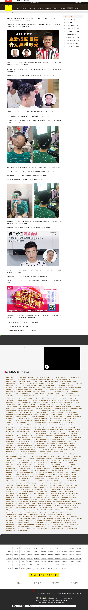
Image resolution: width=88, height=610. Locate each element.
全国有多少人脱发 (59, 435)
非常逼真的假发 (41, 493)
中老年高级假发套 (15, 441)
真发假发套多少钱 (32, 480)
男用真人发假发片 (42, 503)
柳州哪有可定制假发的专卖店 (71, 400)
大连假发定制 (38, 377)
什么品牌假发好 (49, 487)
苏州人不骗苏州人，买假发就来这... (73, 46)
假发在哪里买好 (9, 478)
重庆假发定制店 (9, 377)
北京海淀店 (57, 564)
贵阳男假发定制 (9, 414)
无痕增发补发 (61, 447)
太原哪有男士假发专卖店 (44, 400)
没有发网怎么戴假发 (10, 505)
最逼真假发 (8, 389)
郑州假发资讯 (23, 422)
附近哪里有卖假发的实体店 (24, 449)
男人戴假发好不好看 (69, 470)
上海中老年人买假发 (38, 425)
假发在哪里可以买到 (10, 512)
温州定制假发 (20, 391)
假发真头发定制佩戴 (18, 445)
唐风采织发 (53, 491)
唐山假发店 (62, 410)
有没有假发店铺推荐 (22, 518)
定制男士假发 (69, 456)
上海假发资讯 (47, 425)
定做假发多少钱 (38, 495)
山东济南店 (9, 561)
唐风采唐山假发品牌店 (72, 381)
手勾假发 (58, 497)
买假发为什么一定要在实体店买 (46, 435)
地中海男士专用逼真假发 (30, 454)
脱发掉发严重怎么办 (61, 528)
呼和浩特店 (64, 568)
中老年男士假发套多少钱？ (12, 456)
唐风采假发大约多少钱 (51, 447)
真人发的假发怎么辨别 (11, 449)
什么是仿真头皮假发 (60, 456)
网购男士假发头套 (67, 505)
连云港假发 (78, 425)
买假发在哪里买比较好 (51, 493)
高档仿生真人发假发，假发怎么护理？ (15, 454)
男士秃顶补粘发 (78, 518)
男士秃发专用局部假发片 (52, 443)
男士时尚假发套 (16, 462)
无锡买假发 (14, 408)
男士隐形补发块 (38, 489)
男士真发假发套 (35, 439)
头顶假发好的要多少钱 (57, 485)
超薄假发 (73, 487)
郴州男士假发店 (66, 391)
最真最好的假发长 (30, 441)
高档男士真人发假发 (18, 472)
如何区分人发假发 (76, 495)
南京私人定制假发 (18, 418)
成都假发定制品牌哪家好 (20, 507)
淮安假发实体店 (56, 422)
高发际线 (23, 441)
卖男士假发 (27, 437)
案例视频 (64, 593)
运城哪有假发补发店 (10, 425)
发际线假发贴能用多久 (71, 447)
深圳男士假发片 (59, 431)
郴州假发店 (24, 416)
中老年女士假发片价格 (11, 516)
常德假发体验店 (55, 398)
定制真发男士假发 (76, 468)
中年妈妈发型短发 (57, 516)
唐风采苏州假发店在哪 (76, 383)
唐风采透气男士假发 (40, 458)
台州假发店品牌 (41, 406)
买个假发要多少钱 (51, 439)
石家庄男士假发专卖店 (56, 404)
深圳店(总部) (8, 548)
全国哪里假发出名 (15, 480)
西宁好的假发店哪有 (10, 404)
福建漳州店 (64, 558)
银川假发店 (26, 412)
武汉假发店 (63, 418)
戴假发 (53, 497)
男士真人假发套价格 (46, 497)
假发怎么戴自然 (42, 501)
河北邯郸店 (16, 568)
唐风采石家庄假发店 (10, 383)
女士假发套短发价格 (36, 468)
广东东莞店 (22, 548)
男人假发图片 (25, 433)
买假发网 (69, 514)
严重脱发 (32, 526)
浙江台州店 (16, 558)
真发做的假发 (42, 447)
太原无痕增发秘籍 (10, 431)
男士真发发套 (43, 439)
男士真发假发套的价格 (64, 487)
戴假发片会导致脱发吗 (68, 437)
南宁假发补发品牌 (43, 418)
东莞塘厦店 (50, 548)
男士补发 (48, 485)
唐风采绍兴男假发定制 (51, 383)
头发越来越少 (30, 495)
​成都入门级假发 (53, 414)
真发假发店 (65, 464)
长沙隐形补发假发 (51, 391)
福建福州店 (50, 558)
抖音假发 (41, 505)
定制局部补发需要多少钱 (69, 454)
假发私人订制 (24, 480)
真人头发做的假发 (44, 507)
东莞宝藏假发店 (42, 379)
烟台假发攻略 (72, 422)
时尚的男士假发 (76, 429)
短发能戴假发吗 (75, 476)
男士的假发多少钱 (17, 470)
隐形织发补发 (41, 474)
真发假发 (8, 497)
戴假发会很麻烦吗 (42, 480)
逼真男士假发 (58, 464)
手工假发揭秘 (66, 389)
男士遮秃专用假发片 (71, 462)
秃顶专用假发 (72, 443)
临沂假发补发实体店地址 (57, 402)
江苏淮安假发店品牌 (47, 422)
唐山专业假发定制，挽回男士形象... (73, 31)
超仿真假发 (14, 437)
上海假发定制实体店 (20, 379)
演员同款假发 (43, 451)
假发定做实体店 (18, 485)
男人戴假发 (75, 505)
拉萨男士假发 (60, 412)
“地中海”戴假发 (58, 387)
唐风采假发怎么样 (10, 451)
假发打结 (8, 480)
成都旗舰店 (36, 561)
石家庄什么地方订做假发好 (54, 420)
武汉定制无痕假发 (72, 418)
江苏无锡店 (57, 554)
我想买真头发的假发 (36, 449)
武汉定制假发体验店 (37, 408)
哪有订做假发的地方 (32, 505)
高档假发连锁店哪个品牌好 (56, 454)
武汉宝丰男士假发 (21, 425)
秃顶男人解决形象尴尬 (52, 503)
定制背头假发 (74, 485)
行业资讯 (11, 12)
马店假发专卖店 (9, 398)
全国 (8, 0)
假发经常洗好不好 (33, 485)
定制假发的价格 (69, 393)
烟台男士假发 (64, 422)
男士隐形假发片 (9, 458)
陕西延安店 (78, 561)
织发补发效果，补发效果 (23, 526)
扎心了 (22, 466)
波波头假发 (74, 522)
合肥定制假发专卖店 (33, 404)
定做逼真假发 (16, 510)
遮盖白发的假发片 (27, 487)
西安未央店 (9, 564)
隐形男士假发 (78, 470)
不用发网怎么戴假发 (10, 487)
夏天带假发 (71, 510)
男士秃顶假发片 (9, 495)
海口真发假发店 (19, 412)
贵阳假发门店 (17, 414)
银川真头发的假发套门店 (23, 410)
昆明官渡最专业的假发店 (68, 379)
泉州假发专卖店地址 (39, 398)
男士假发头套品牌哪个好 (31, 474)
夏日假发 (76, 433)
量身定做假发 (78, 437)
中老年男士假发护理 (19, 464)
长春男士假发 (41, 416)
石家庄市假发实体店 (48, 505)
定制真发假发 (49, 458)
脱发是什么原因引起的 (58, 520)
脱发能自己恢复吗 (42, 518)
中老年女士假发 (72, 474)
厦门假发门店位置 (58, 416)
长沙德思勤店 (29, 551)
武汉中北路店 (36, 551)
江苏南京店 (36, 554)
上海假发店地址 (46, 408)
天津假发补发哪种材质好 (11, 406)
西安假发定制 (63, 381)
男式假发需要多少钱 (24, 456)
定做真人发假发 (36, 464)
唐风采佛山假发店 (52, 385)
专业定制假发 (59, 474)
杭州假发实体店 (49, 406)
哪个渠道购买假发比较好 (29, 395)
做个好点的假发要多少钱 (21, 451)
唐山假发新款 (55, 410)
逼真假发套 (8, 462)
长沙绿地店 (16, 551)
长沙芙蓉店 (71, 548)
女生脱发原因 (48, 522)
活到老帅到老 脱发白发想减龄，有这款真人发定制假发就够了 (23, 330)
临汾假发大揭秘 (40, 427)
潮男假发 (56, 487)
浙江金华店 (36, 558)
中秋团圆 (75, 412)
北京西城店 (64, 564)
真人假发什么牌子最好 (25, 483)
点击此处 (61, 598)
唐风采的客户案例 (70, 489)
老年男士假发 (60, 524)
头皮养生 (37, 491)
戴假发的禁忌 (62, 503)
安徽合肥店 (43, 558)
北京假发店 (29, 420)
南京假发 (63, 377)
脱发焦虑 (53, 431)
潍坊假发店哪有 (46, 402)
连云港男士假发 (9, 427)
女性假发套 (35, 487)
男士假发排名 (70, 433)
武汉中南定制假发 (10, 395)
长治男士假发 (27, 418)
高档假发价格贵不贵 (61, 441)
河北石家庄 (78, 564)
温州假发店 (60, 414)
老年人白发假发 (71, 483)
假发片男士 (19, 487)
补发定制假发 (72, 499)
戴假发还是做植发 (58, 449)
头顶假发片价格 (44, 460)
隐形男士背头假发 (75, 439)
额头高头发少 (70, 528)
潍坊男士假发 (17, 427)
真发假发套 (77, 524)
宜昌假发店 (48, 427)
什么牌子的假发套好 (58, 476)
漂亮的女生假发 (54, 462)
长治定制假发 (35, 418)
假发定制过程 (47, 395)
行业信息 (74, 593)
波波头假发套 (33, 503)
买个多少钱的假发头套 (64, 460)
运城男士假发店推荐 (22, 400)
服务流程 (69, 593)
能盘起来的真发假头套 (11, 518)
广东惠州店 (36, 548)
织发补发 (36, 447)
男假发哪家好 (22, 381)
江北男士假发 (29, 425)
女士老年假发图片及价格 (28, 524)
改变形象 (45, 389)
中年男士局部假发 (73, 497)
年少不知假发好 (58, 437)
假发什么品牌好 (9, 443)
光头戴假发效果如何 (10, 439)
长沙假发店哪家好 (71, 377)
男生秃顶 (60, 526)
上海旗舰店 (29, 554)
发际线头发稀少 (67, 526)
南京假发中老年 (9, 418)
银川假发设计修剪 (34, 412)
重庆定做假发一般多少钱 (40, 429)
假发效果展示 (50, 387)
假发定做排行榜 (36, 510)
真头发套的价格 (21, 516)
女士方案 (59, 593)
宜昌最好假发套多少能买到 (76, 408)
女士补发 (43, 464)
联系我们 (79, 593)
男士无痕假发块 (74, 460)
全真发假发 (17, 443)
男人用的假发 (9, 472)
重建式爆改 (8, 393)
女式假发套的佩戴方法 (56, 445)
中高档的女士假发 (58, 458)
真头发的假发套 (22, 495)
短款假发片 (19, 439)
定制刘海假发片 (50, 456)
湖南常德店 (78, 548)
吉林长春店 (50, 568)
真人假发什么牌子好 (74, 516)
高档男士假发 (9, 476)
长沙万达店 (22, 551)
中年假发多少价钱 (63, 443)
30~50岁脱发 (18, 387)
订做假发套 (16, 476)
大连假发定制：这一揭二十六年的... (73, 28)
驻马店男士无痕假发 (61, 425)
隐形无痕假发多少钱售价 (50, 441)
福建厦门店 (71, 558)
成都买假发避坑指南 (43, 414)
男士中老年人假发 (10, 499)
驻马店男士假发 (71, 425)
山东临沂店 (16, 561)
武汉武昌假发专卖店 (56, 408)
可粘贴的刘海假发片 (10, 468)
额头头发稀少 (27, 528)
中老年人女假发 (9, 507)
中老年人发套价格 (39, 476)
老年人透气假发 (48, 483)
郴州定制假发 (63, 398)
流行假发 (22, 474)
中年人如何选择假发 (62, 385)
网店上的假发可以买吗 (32, 443)
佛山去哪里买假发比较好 (31, 379)
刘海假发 (66, 472)
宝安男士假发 (36, 391)
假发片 (71, 512)
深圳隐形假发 (9, 416)
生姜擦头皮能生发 (40, 524)
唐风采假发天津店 (21, 383)
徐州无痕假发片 (52, 412)
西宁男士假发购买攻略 (69, 431)
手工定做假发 (72, 464)
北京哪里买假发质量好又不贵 (40, 420)
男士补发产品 (54, 470)
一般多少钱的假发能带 (11, 514)
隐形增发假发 (55, 427)
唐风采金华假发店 (30, 383)
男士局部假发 (64, 499)
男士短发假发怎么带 (10, 447)
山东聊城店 (29, 561)
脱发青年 (56, 483)
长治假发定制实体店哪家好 (57, 400)
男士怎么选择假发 (25, 462)
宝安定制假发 (43, 391)
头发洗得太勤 (9, 520)
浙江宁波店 (78, 554)
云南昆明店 (50, 561)
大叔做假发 (71, 387)
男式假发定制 (9, 470)
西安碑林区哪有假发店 (23, 402)
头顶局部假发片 (26, 439)
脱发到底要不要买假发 (33, 451)
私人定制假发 (60, 491)
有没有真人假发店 (26, 512)
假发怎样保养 (37, 478)
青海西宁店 (29, 564)
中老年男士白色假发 (44, 470)
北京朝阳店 (50, 564)
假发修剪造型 (14, 497)
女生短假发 (23, 478)
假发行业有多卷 (27, 391)
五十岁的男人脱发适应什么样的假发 (57, 489)
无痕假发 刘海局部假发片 (68, 445)
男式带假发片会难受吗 (22, 505)
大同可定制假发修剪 (32, 400)
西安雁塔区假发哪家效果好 (35, 402)
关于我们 (43, 593)
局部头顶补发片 (40, 512)
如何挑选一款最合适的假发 (12, 483)
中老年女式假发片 (70, 503)
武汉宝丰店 (43, 551)
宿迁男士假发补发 (77, 416)
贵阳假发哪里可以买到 (45, 404)
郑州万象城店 (9, 554)
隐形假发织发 (65, 497)
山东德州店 (22, 561)
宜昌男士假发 (65, 408)
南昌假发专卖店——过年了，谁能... (73, 22)
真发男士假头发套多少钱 (23, 514)
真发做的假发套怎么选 (48, 437)
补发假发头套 (42, 485)
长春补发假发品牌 (32, 416)
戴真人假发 (20, 528)
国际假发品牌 (65, 516)
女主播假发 (41, 487)
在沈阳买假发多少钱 (72, 420)
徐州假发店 (78, 377)
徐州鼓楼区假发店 (70, 406)
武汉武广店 (57, 551)
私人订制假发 (50, 518)
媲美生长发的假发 (51, 379)
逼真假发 (14, 460)
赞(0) (28, 20)
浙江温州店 (9, 558)
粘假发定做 (41, 483)
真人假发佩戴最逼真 (28, 472)
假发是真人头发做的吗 (11, 501)
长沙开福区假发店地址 (11, 400)
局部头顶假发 (62, 462)
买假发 (38, 497)
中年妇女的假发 (63, 480)
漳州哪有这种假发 (18, 398)
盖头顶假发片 (17, 491)
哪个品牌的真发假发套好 (37, 499)
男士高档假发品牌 (10, 524)
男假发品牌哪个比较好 (69, 449)
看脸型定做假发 (60, 439)
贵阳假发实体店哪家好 (28, 377)
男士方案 (53, 593)
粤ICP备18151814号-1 (63, 600)
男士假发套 (47, 524)
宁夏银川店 (43, 564)
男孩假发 (74, 501)
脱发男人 (68, 439)
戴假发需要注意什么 (29, 389)
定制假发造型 (16, 466)
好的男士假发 (73, 472)
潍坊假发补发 (25, 427)
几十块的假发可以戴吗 (19, 458)
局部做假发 (25, 485)
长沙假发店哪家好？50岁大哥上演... (73, 40)
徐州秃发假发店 (43, 412)
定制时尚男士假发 (22, 460)
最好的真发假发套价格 (11, 410)
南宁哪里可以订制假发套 (54, 418)
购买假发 (52, 510)
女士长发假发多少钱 (34, 514)
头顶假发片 (78, 431)
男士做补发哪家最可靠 (41, 456)
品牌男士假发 (9, 445)
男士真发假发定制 (46, 468)
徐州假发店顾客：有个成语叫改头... (73, 43)
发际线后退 (76, 528)
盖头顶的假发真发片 (54, 507)
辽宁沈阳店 (36, 568)
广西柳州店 (64, 548)
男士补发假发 (17, 433)
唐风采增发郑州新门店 (27, 414)
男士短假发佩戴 (77, 456)
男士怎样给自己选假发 (50, 472)
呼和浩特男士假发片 (59, 429)
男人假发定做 (26, 470)
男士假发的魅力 (51, 393)
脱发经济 (30, 447)
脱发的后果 (60, 470)
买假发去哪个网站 (49, 512)
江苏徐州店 (64, 554)
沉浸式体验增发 (70, 410)
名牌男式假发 (27, 468)
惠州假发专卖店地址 (34, 410)
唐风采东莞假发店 (43, 385)
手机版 (76, 2)
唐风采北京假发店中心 (21, 385)
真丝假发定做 (69, 466)
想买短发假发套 (9, 522)
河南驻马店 (78, 551)
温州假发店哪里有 (32, 406)
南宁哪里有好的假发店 (11, 402)
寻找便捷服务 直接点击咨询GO (44, 575)
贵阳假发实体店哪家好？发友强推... (73, 25)
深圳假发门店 (77, 414)
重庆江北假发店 (30, 429)
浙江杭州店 (71, 554)
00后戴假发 (50, 433)
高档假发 (47, 491)
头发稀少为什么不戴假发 (11, 381)
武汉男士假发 (37, 431)
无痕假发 (64, 420)
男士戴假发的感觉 (48, 476)
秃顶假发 (62, 507)
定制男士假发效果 (60, 393)
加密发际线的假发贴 (23, 497)
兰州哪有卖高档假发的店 (22, 404)
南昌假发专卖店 (18, 377)
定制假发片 (74, 478)
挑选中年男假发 (39, 441)
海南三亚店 (22, 554)
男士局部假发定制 (45, 445)
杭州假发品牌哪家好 (71, 427)
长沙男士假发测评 (24, 393)
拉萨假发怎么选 (68, 412)
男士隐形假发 (28, 464)
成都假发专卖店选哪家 (41, 433)
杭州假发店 (8, 429)
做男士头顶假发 (9, 464)
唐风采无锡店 (71, 385)
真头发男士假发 (50, 464)
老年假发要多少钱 (17, 489)
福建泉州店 (57, 558)
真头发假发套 (68, 522)
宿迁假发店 (78, 406)
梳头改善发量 (43, 393)
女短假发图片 (29, 516)
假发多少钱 (29, 510)
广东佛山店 (29, 548)
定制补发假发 (78, 387)
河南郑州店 (71, 551)
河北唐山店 (9, 568)
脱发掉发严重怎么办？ (11, 528)
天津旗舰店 (71, 564)
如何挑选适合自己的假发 (20, 420)
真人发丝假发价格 (32, 518)
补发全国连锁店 (70, 518)
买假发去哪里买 (58, 505)
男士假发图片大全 (72, 441)
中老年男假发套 (9, 435)
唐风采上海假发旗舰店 (32, 385)
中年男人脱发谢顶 (47, 520)
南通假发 (8, 408)
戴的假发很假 (27, 499)
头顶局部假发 (67, 468)
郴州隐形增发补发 (75, 391)
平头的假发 (57, 510)
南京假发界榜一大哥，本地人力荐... (73, 37)
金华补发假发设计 (23, 406)
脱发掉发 (38, 528)
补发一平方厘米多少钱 (37, 520)
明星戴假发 (30, 478)
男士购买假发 (58, 389)
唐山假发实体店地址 (67, 404)
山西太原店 (22, 568)
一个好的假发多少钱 (39, 472)
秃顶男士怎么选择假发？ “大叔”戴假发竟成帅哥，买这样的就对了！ (24, 322)
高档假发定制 (75, 458)
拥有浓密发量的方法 (72, 480)
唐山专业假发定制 (46, 377)
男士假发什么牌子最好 (37, 437)
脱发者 (48, 462)
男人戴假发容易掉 (30, 458)
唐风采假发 (8, 474)
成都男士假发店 (19, 395)
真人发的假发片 (47, 495)
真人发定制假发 (41, 462)
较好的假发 (75, 507)
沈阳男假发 (8, 422)
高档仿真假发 (33, 462)
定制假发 (28, 381)
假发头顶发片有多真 (57, 501)
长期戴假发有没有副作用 (27, 491)
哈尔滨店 (57, 568)
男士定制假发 (20, 468)
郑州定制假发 (15, 393)
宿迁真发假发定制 (67, 416)
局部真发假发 (57, 499)
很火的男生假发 (66, 458)
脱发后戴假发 (68, 507)
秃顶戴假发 (20, 389)
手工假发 (45, 489)
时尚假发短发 (60, 472)
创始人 (48, 593)
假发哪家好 (49, 451)
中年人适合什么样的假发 (47, 449)
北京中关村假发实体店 (46, 410)
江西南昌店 (78, 558)
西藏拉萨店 (64, 561)
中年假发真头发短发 (52, 478)
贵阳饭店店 (43, 561)
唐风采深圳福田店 (10, 387)
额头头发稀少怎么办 (40, 526)
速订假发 (72, 389)
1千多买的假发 (46, 381)
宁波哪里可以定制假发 (60, 406)
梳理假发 (34, 512)
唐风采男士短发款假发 (59, 451)
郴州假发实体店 (17, 416)
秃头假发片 (78, 503)
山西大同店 (29, 568)
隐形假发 (65, 387)
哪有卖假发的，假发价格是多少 (49, 466)
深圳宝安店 (43, 548)
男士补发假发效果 (28, 445)
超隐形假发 (32, 433)
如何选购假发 (56, 522)
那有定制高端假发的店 (28, 489)
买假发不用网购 (54, 381)
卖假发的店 (18, 493)
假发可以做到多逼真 (18, 520)
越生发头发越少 (35, 522)
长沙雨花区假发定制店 (73, 398)
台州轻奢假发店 (9, 420)
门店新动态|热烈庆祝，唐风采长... (72, 34)
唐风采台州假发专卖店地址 (64, 383)
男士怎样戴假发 (9, 485)
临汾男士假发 (32, 427)
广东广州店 (16, 548)
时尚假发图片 (28, 466)
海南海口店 (16, 554)
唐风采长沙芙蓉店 (56, 377)
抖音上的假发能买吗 (61, 514)
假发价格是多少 (9, 433)
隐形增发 (37, 393)
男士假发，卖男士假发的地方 (26, 476)
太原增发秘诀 (19, 431)
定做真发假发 (32, 497)
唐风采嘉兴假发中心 (40, 383)
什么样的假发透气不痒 (69, 520)
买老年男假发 (9, 489)
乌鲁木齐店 (36, 564)
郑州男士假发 (15, 422)
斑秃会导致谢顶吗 (45, 528)
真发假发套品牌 (19, 499)
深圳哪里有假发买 (48, 499)
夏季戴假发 (43, 478)
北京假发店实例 (31, 387)
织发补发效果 (42, 443)
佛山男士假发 (62, 427)
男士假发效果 (9, 526)
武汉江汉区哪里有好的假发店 (24, 408)
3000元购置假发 (38, 389)
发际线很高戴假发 (40, 387)
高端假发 (42, 491)
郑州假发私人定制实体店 (32, 507)
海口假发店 (15, 429)
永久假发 (23, 510)
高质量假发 (23, 443)
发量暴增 (25, 530)
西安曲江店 (16, 564)
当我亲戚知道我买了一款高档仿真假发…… (18, 326)
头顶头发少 (19, 530)
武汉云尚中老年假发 (27, 431)
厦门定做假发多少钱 (28, 398)
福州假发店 (47, 398)
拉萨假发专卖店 (64, 395)
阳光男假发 (51, 389)
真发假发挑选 (9, 466)
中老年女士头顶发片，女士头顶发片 (20, 503)
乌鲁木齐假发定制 (56, 395)
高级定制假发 (61, 466)
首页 (74, 2)
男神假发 (14, 389)
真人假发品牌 (61, 478)
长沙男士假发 (30, 422)
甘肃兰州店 (22, 564)
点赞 (29, 20)
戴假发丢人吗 (34, 483)
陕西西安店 (71, 561)
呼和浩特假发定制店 (74, 395)
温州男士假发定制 (68, 414)
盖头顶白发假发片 (76, 493)
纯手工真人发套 (58, 512)
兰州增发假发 (69, 429)
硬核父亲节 (46, 454)
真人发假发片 (44, 514)
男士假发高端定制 (54, 460)
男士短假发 (8, 460)
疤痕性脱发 (40, 454)
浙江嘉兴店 (29, 558)
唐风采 (16, 495)
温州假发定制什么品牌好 (59, 433)
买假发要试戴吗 (45, 510)
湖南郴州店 (9, 551)
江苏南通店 (50, 554)
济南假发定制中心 (68, 402)
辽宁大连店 (43, 568)
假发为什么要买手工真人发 (33, 460)
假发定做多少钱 (9, 491)
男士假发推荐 (66, 485)
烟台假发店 (76, 402)
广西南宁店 (57, 548)
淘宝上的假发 (65, 510)
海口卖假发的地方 (10, 412)
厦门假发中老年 (49, 416)
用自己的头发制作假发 (37, 381)
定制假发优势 (67, 476)
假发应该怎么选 (51, 514)
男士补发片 (54, 526)
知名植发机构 (21, 437)
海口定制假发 (22, 429)
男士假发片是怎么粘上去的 (64, 493)
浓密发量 (53, 528)
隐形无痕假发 (50, 429)
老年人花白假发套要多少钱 (40, 516)
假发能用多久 (27, 522)
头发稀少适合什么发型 (60, 518)
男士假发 (59, 379)
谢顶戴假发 (50, 480)
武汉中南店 (64, 551)
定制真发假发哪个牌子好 (57, 468)
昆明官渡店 (57, 561)
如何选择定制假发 (37, 466)
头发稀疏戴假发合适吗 (22, 447)
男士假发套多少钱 (34, 470)
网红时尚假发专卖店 (69, 491)
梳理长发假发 (37, 445)
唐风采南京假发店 (10, 385)
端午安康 (32, 456)
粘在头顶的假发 (33, 501)
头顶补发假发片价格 (26, 493)
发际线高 (54, 524)
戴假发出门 (66, 435)
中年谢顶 (66, 474)
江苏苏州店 (43, 554)
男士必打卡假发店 (10, 379)
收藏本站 (81, 2)
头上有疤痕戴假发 (18, 522)
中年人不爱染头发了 (10, 391)
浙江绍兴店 (22, 558)
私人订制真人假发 (10, 493)
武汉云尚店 (50, 551)
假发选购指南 (40, 395)
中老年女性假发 (62, 483)
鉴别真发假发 (15, 474)
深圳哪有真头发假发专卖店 (20, 435)
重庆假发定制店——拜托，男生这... (73, 19)
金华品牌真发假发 (45, 431)
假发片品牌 (17, 478)
